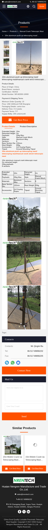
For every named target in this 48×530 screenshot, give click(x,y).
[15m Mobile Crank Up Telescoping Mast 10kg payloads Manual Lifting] (13, 445)
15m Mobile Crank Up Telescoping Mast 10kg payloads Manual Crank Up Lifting (35, 458)
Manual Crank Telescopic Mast (32, 31)
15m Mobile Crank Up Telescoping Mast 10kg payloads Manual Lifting (12, 458)
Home (4, 31)
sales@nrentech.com (12, 2)
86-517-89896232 (39, 2)
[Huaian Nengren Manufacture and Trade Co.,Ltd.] (12, 6)
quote (41, 6)
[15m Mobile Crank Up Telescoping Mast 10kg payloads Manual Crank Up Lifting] (35, 445)
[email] (18, 362)
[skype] (6, 362)
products (13, 31)
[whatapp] (12, 362)
